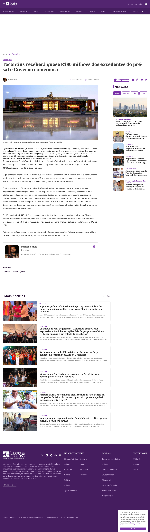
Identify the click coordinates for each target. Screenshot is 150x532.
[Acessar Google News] (60, 455)
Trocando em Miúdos (111, 459)
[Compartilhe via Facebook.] (133, 79)
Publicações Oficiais (119, 11)
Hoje (117, 93)
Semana (126, 93)
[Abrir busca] (146, 4)
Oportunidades (49, 11)
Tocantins (23, 11)
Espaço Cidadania (109, 485)
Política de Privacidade (69, 518)
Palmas (67, 464)
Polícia (67, 485)
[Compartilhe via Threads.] (137, 79)
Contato (136, 464)
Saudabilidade (108, 475)
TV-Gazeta (91, 11)
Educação (136, 11)
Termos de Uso (52, 518)
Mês (134, 93)
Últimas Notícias (8, 11)
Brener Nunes (12, 80)
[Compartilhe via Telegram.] (141, 79)
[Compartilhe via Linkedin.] (146, 79)
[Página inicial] (13, 455)
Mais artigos (106, 296)
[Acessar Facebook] (51, 455)
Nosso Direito (107, 496)
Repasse (15, 271)
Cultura (103, 11)
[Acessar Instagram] (94, 246)
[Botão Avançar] (146, 11)
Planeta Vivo (107, 480)
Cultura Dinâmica (109, 469)
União (23, 271)
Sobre (135, 469)
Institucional (140, 453)
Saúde (82, 464)
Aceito (133, 529)
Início (5, 54)
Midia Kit (137, 459)
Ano (143, 93)
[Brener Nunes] (5, 80)
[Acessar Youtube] (55, 455)
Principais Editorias (74, 453)
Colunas (106, 453)
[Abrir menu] (4, 4)
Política (35, 11)
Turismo (78, 11)
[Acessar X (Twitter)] (42, 455)
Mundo (67, 475)
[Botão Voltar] (142, 11)
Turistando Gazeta (109, 490)
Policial (105, 464)
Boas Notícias (65, 11)
